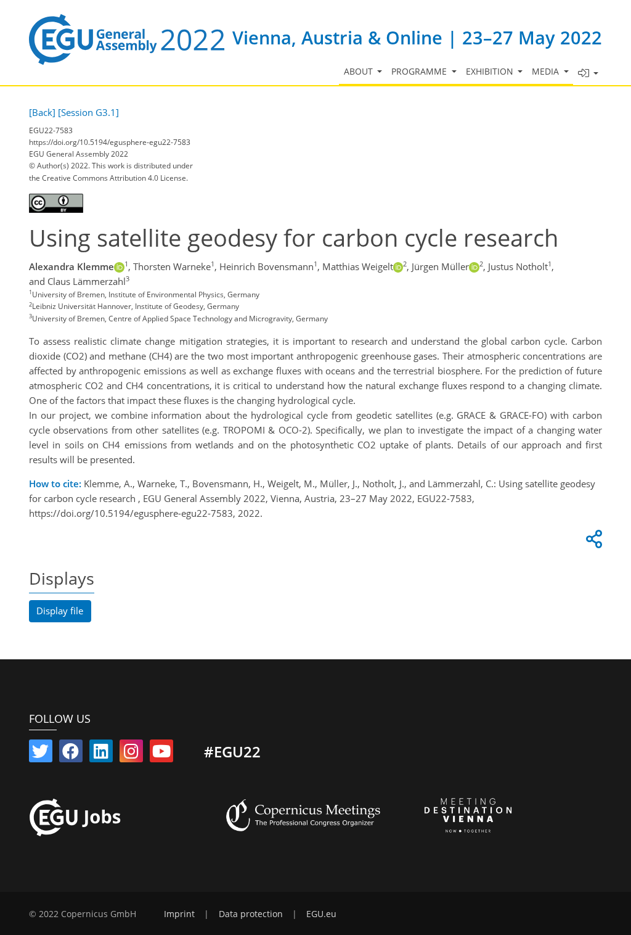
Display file (59, 610)
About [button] (359, 71)
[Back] (42, 112)
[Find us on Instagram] (131, 754)
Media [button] (546, 71)
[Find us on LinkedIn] (101, 754)
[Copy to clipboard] (592, 542)
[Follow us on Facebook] (71, 754)
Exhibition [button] (491, 71)
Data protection (251, 914)
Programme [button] (420, 71)
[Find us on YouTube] (161, 754)
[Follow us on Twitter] (40, 754)
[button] (588, 73)
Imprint (179, 914)
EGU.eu (321, 914)
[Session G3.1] (88, 112)
